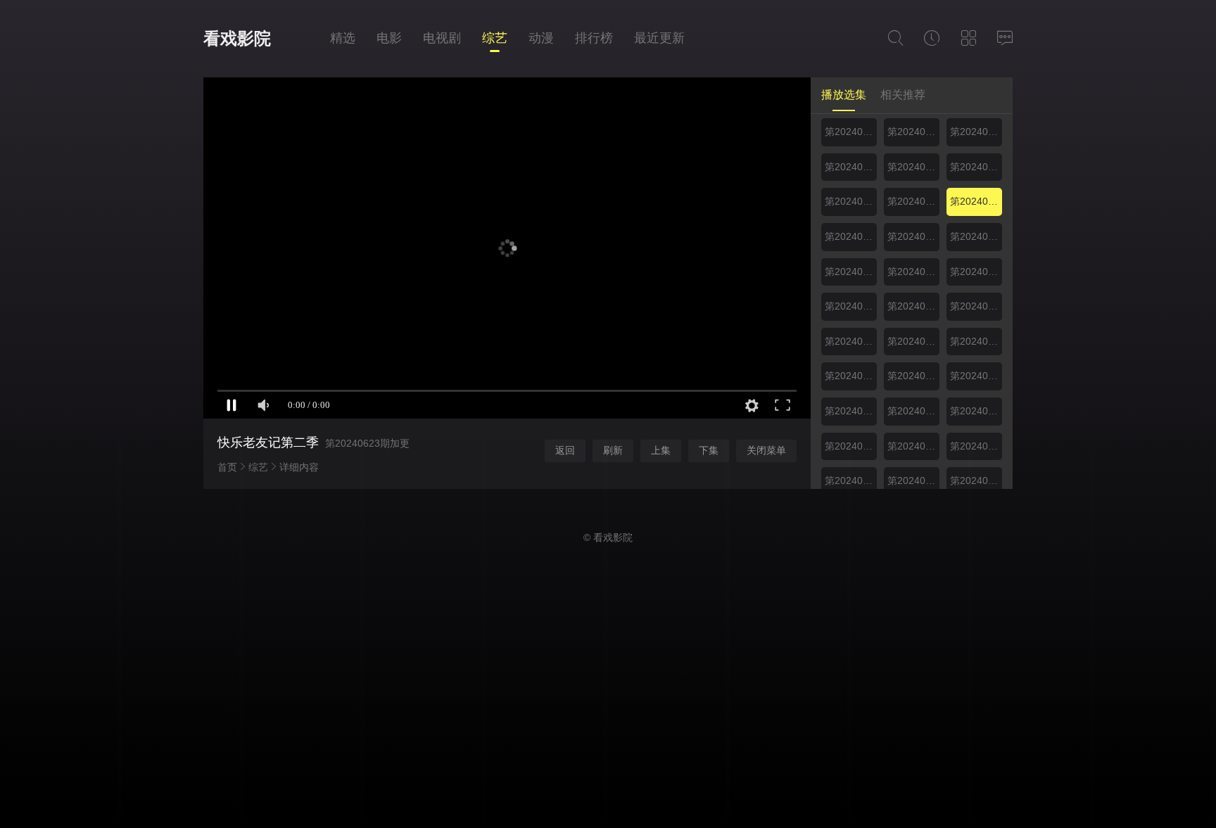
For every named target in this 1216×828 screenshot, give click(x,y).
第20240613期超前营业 (913, 131)
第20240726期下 (851, 410)
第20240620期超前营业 (851, 201)
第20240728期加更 (913, 410)
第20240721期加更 (851, 375)
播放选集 (843, 95)
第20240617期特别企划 (976, 166)
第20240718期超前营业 (913, 341)
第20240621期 (913, 201)
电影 (389, 38)
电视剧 (442, 38)
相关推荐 (902, 95)
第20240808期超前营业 (851, 480)
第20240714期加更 (851, 341)
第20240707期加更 (851, 306)
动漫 (541, 38)
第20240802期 (851, 446)
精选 (342, 38)
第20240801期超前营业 (976, 410)
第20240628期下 (976, 236)
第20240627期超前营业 (851, 236)
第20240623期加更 (976, 201)
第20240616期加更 (913, 166)
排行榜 (594, 38)
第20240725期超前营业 (913, 375)
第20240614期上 (976, 131)
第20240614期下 (851, 166)
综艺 (494, 38)
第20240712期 (976, 306)
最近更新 (659, 38)
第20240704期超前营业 (913, 271)
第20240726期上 (976, 375)
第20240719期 (976, 341)
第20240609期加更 (851, 131)
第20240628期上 (913, 236)
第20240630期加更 (851, 271)
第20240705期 (976, 271)
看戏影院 (237, 38)
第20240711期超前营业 (913, 306)
